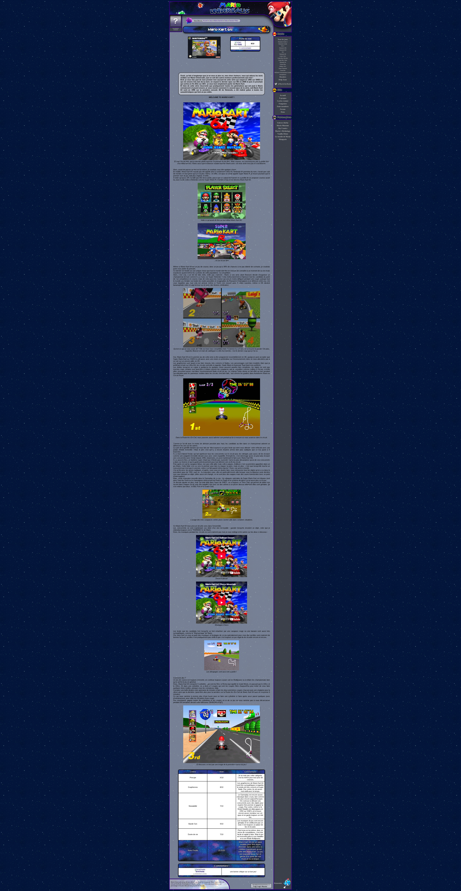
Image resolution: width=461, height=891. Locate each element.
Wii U (282, 46)
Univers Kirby (282, 123)
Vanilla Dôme (282, 134)
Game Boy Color (282, 60)
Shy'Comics (282, 128)
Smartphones (282, 74)
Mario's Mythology (282, 131)
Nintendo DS (282, 54)
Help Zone (283, 80)
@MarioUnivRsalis (284, 84)
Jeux (210, 21)
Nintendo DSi (282, 50)
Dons (283, 112)
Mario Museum (283, 125)
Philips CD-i (282, 66)
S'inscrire (175, 29)
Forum (282, 109)
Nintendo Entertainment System (282, 72)
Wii (283, 52)
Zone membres (283, 106)
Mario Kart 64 (218, 21)
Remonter (278, 883)
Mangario (283, 139)
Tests (226, 21)
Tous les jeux (283, 39)
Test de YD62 (233, 21)
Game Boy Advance (283, 58)
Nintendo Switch (282, 44)
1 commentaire (245, 48)
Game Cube (283, 56)
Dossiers (282, 77)
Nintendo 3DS (282, 48)
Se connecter (176, 28)
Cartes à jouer (282, 101)
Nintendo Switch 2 (283, 42)
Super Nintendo (283, 68)
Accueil (283, 95)
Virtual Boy (283, 64)
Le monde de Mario (283, 137)
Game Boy (282, 70)
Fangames (283, 104)
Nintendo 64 (283, 62)
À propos (282, 98)
